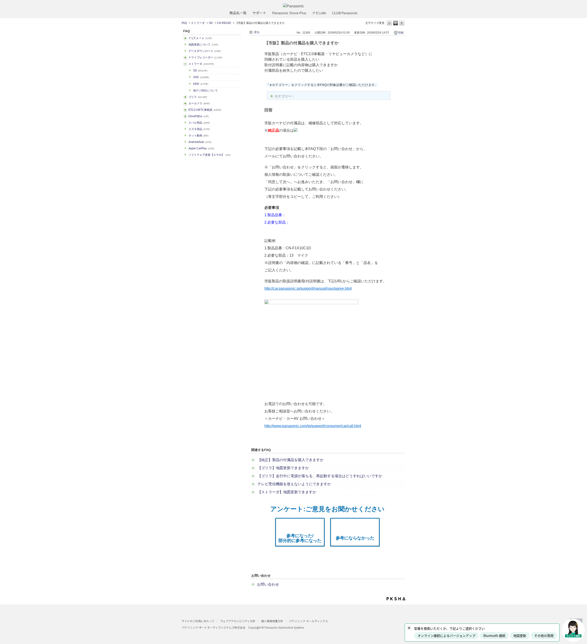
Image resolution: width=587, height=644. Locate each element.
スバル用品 (199, 122)
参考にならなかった (355, 538)
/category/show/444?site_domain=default (185, 110)
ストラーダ (198, 23)
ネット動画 (198, 135)
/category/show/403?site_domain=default (185, 116)
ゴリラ (197, 97)
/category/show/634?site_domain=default (185, 57)
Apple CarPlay (201, 148)
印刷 (401, 32)
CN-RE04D (224, 23)
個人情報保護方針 (272, 621)
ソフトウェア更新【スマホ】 (209, 154)
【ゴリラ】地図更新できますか (283, 468)
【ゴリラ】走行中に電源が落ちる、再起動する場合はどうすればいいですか (320, 476)
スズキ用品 (199, 129)
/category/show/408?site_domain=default (185, 38)
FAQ (184, 23)
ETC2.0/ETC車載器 (204, 109)
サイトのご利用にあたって (198, 621)
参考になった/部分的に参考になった (299, 538)
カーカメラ (199, 103)
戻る (257, 32)
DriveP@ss (198, 116)
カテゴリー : (284, 96)
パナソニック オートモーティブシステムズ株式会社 (213, 627)
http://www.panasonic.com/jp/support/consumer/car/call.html (312, 426)
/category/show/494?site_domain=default (185, 103)
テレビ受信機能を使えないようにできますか (294, 484)
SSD (201, 77)
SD (211, 23)
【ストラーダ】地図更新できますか (287, 492)
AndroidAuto (199, 142)
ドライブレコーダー (205, 57)
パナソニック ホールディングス (308, 621)
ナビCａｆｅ (200, 38)
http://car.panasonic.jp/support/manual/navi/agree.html (308, 288)
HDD (200, 83)
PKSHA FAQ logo (396, 598)
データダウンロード (204, 51)
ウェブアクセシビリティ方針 (237, 621)
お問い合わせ (268, 584)
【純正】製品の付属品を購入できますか (291, 460)
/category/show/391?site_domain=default (185, 64)
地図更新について (203, 44)
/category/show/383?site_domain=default (185, 97)
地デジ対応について (205, 90)
